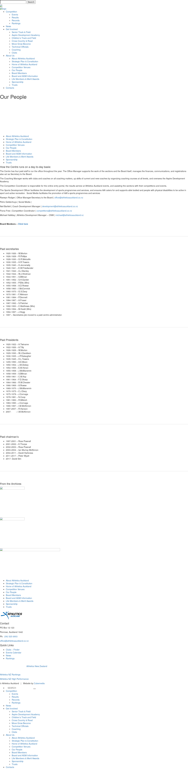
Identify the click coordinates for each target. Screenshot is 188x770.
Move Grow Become (21, 43)
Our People (17, 70)
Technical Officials (20, 46)
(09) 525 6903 (10, 636)
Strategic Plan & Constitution (25, 61)
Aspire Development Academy (26, 35)
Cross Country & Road (22, 40)
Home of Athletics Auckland (24, 64)
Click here (23, 223)
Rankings (16, 23)
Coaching (16, 49)
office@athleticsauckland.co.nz (68, 197)
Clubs (14, 52)
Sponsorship (17, 81)
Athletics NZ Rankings (10, 674)
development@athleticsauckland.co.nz (60, 206)
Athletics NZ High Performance (14, 678)
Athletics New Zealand (36, 666)
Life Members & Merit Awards (25, 78)
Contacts (10, 87)
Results (15, 17)
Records (16, 20)
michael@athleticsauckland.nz (70, 215)
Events (15, 14)
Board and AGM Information (25, 76)
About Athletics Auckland (23, 58)
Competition (11, 11)
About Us (10, 55)
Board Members (19, 73)
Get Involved (12, 29)
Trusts (14, 84)
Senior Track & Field (21, 32)
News (8, 26)
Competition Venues (21, 67)
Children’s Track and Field (24, 37)
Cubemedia (39, 683)
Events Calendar (13, 652)
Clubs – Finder (13, 649)
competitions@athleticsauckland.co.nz (54, 210)
